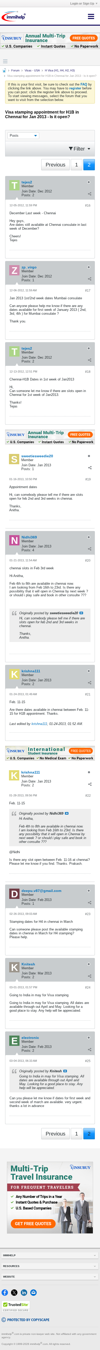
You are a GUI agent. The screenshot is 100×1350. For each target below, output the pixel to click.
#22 (88, 795)
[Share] (89, 194)
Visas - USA (32, 70)
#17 (88, 290)
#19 (88, 479)
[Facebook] (6, 1295)
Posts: (26, 195)
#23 (88, 914)
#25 (88, 1061)
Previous (55, 164)
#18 (88, 372)
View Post (81, 613)
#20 (88, 560)
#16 (88, 205)
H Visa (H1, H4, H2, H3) (60, 70)
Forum (15, 70)
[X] (16, 1295)
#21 (88, 694)
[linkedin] (25, 1295)
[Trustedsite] (16, 1311)
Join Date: (29, 191)
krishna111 (39, 724)
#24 (88, 987)
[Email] (34, 1295)
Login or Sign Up (82, 3)
